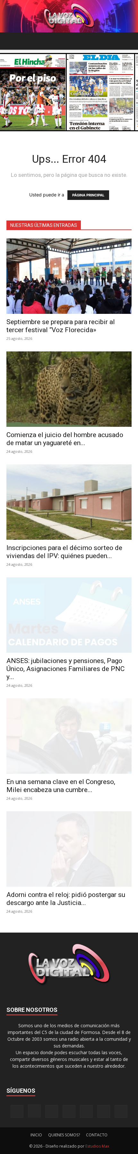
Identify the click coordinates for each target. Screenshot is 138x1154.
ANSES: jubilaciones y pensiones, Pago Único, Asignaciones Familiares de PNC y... (65, 669)
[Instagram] (34, 1111)
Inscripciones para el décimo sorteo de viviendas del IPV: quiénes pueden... (64, 552)
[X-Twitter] (86, 1111)
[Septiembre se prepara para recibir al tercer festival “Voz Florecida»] (69, 276)
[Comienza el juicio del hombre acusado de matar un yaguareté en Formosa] (69, 389)
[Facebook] (17, 1111)
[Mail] (51, 1111)
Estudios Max (97, 1146)
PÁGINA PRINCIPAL (88, 195)
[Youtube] (121, 1111)
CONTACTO (97, 1135)
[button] (11, 41)
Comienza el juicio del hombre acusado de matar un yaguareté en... (64, 439)
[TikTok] (69, 1111)
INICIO (36, 1135)
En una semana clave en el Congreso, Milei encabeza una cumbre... (60, 786)
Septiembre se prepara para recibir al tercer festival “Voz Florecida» (60, 326)
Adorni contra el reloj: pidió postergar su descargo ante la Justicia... (65, 899)
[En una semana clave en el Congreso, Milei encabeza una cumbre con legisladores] (69, 736)
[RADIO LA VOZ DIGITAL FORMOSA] (69, 16)
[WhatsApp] (103, 1111)
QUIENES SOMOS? (64, 1135)
